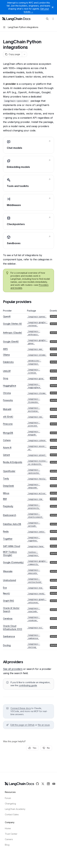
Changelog (10, 803)
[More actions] (53, 19)
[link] (28, 145)
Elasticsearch (9, 515)
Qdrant (6, 455)
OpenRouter (9, 471)
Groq (5, 378)
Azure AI (7, 447)
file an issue (44, 725)
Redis (6, 531)
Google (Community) (13, 562)
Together (7, 538)
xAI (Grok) (8, 416)
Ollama (6, 354)
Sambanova (9, 636)
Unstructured (9, 580)
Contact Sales (12, 814)
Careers (9, 839)
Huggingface (9, 385)
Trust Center (11, 834)
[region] (28, 479)
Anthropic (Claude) (12, 332)
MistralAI (7, 409)
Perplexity (8, 506)
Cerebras (7, 618)
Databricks (8, 362)
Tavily (6, 478)
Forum (8, 798)
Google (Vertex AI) (12, 323)
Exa (5, 587)
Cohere (7, 440)
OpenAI (6, 316)
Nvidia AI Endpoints (12, 462)
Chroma (7, 393)
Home (8, 828)
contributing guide (28, 685)
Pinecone (8, 424)
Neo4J (6, 593)
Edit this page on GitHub (22, 725)
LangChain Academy (15, 809)
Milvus (6, 493)
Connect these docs (20, 708)
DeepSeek (8, 485)
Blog (7, 844)
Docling (7, 645)
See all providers (12, 668)
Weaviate (7, 571)
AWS (5, 349)
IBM (5, 499)
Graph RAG (8, 600)
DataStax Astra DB (12, 524)
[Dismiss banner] (53, 7)
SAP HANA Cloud (11, 546)
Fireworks (8, 400)
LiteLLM (6, 371)
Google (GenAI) (11, 341)
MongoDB (8, 432)
